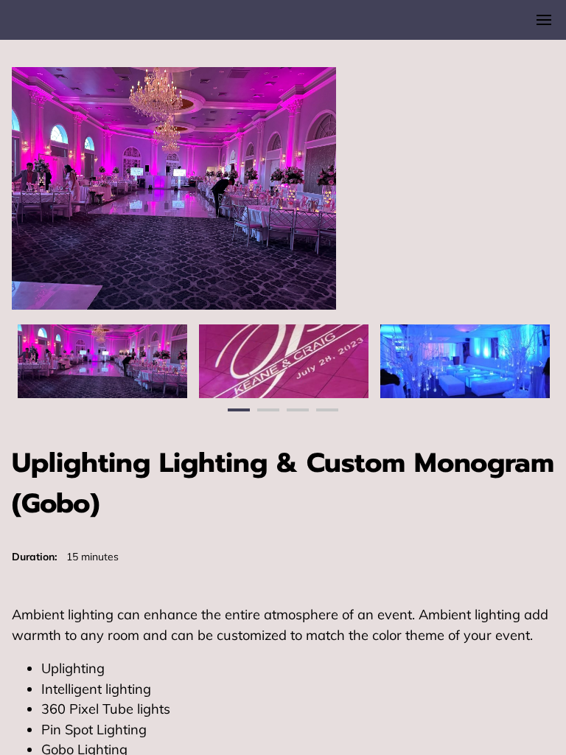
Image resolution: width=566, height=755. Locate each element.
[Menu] (544, 20)
